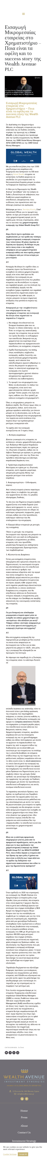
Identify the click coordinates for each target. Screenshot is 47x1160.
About (24, 1125)
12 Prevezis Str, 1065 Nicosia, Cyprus (26, 1091)
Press (24, 1117)
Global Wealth (18, 174)
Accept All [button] (23, 1154)
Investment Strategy (24, 1141)
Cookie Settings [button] (10, 1154)
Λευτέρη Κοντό (29, 209)
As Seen (21, 1047)
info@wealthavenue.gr (25, 1094)
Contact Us (24, 1132)
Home (24, 1110)
